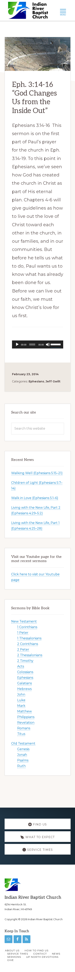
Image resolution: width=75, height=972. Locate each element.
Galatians (24, 683)
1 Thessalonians (29, 638)
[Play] (17, 344)
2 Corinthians (27, 644)
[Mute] (48, 344)
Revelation (25, 722)
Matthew (24, 711)
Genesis (23, 749)
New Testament (24, 621)
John (21, 694)
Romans (23, 728)
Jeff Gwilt (53, 381)
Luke (21, 700)
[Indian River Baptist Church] (29, 11)
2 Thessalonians (29, 655)
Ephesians (36, 381)
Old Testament (23, 743)
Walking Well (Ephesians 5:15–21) (37, 473)
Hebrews (24, 689)
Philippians (25, 717)
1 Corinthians (27, 627)
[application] (37, 344)
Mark (21, 706)
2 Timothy (25, 661)
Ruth (21, 766)
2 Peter (23, 649)
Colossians (25, 672)
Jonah (22, 755)
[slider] (56, 344)
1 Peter (22, 633)
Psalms (22, 760)
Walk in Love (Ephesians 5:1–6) (34, 498)
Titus (21, 734)
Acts (20, 666)
